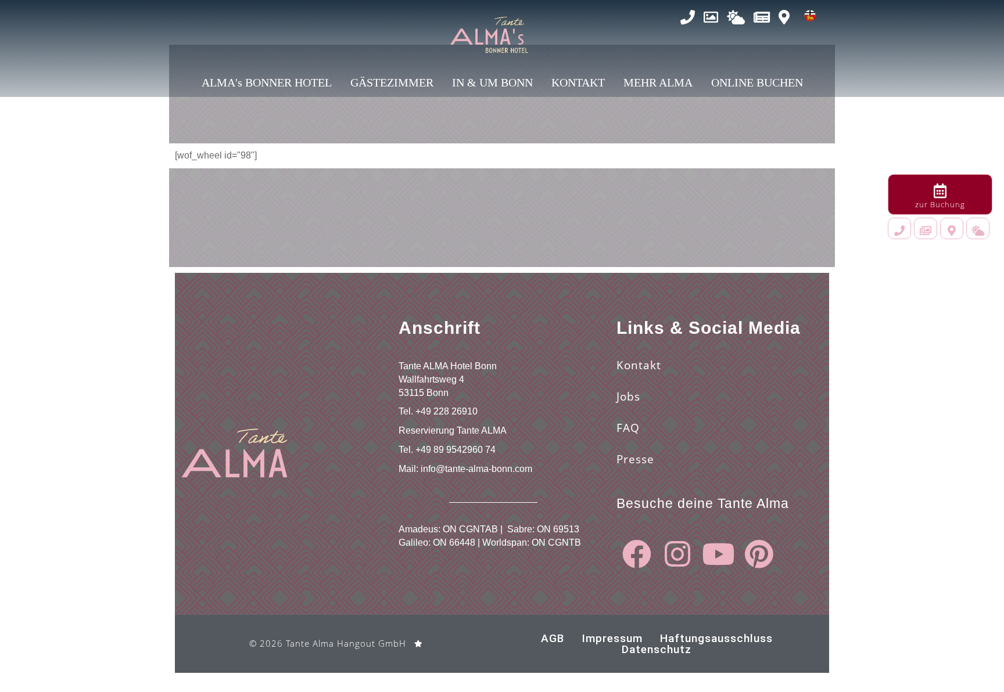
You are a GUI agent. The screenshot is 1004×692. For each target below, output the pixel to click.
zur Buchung (940, 204)
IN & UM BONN (492, 82)
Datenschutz (656, 649)
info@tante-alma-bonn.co (473, 469)
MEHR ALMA (658, 82)
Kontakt (638, 365)
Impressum (612, 638)
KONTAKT (578, 82)
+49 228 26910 (446, 411)
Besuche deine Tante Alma (702, 503)
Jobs (628, 396)
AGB (552, 638)
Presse (635, 459)
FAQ (628, 427)
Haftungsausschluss (716, 638)
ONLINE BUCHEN (757, 82)
